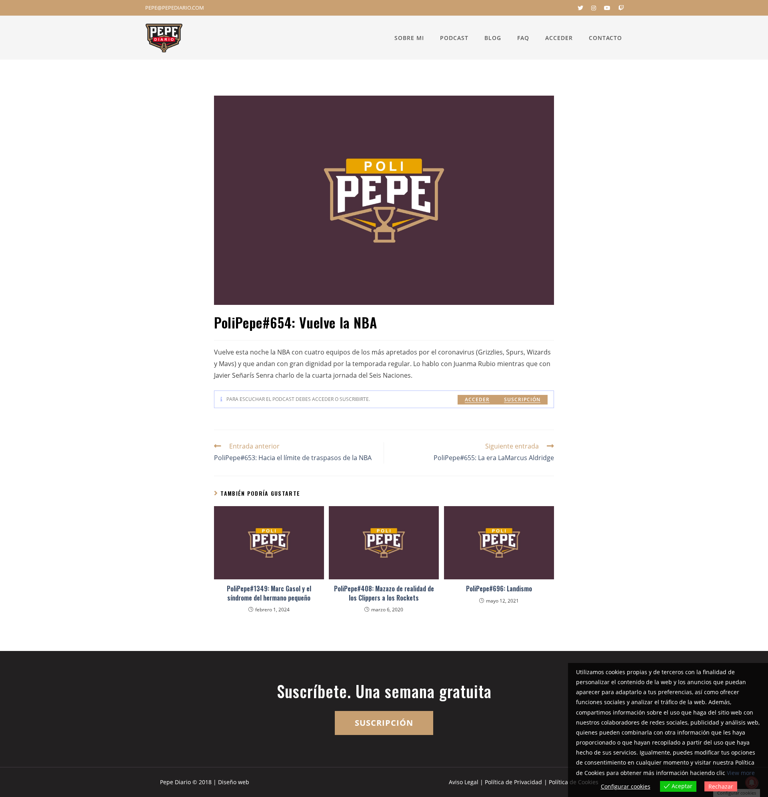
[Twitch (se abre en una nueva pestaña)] (619, 8)
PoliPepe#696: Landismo (499, 588)
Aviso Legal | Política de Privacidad (495, 782)
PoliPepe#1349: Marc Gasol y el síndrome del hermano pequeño (269, 593)
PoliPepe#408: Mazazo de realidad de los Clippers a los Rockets (384, 593)
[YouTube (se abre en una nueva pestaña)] (607, 8)
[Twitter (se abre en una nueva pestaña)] (580, 8)
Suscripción (522, 399)
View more (741, 773)
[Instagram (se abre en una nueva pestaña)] (593, 8)
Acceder (477, 399)
